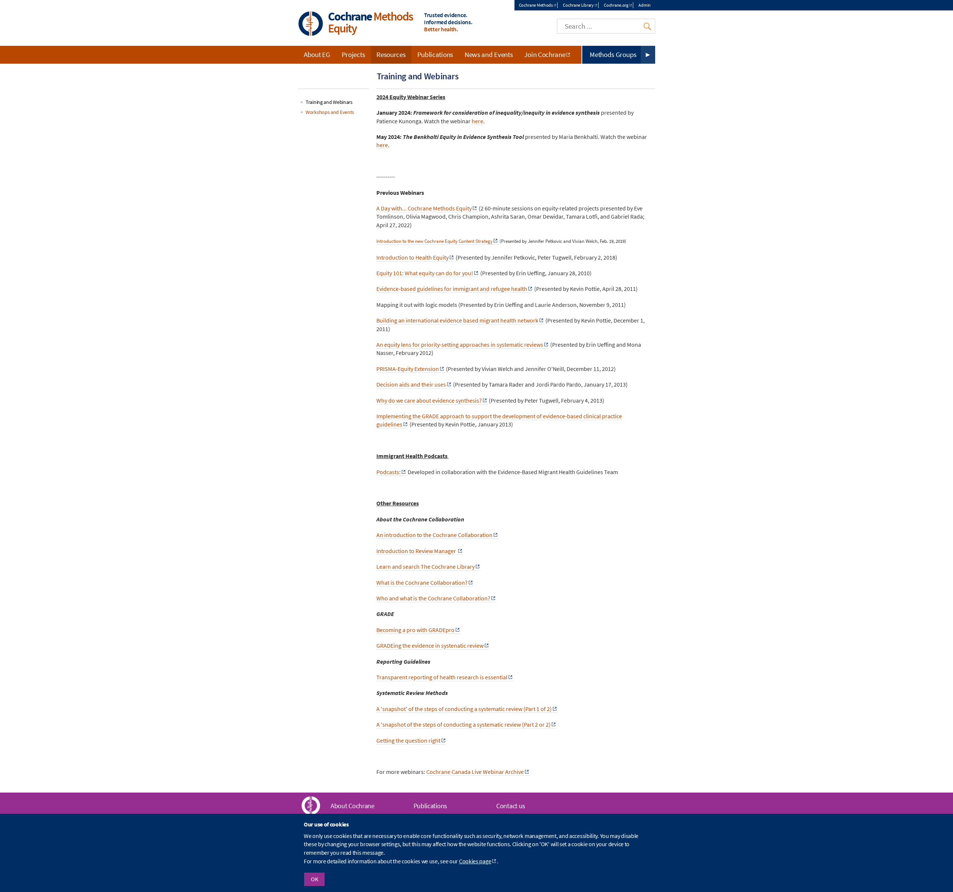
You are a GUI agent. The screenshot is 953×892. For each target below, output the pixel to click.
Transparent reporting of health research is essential (441, 677)
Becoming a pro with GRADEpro (415, 630)
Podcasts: (388, 472)
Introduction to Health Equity (412, 257)
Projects (353, 54)
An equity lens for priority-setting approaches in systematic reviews (459, 344)
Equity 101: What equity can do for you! (424, 273)
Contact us (510, 805)
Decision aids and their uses (411, 384)
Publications (435, 54)
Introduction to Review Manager (416, 551)
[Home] (311, 24)
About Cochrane (352, 805)
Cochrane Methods (536, 5)
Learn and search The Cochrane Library (425, 566)
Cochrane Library (578, 5)
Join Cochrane (544, 54)
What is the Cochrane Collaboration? (422, 582)
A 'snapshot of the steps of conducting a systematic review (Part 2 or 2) (463, 724)
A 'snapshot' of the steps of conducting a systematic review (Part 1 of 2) (464, 708)
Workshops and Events (330, 112)
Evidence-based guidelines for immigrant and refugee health (451, 288)
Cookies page (475, 861)
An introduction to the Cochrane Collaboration (434, 535)
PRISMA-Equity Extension (407, 368)
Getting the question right (408, 740)
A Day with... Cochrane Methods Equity (424, 208)
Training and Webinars (329, 102)
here (382, 145)
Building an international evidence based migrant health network (457, 320)
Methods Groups (613, 54)
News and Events (489, 54)
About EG (317, 54)
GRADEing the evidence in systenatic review (430, 645)
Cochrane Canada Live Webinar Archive (475, 771)
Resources (390, 54)
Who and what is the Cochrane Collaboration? (433, 598)
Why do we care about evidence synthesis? (429, 400)
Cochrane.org (616, 5)
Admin (644, 5)
